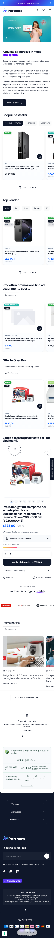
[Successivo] (50, 3)
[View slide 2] (25, 736)
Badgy (7, 413)
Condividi (9, 577)
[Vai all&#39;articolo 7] (38, 501)
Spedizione (16, 532)
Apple (7, 248)
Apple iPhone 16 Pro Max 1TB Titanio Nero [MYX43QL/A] (22, 252)
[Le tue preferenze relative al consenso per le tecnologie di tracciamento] (4, 933)
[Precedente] (4, 3)
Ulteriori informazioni (27, 786)
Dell (7, 163)
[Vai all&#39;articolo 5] (29, 501)
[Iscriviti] (46, 856)
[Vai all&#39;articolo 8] (42, 501)
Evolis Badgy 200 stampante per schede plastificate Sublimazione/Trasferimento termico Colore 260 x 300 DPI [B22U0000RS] (23, 417)
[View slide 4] (31, 736)
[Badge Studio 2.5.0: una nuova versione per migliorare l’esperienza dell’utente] (23, 651)
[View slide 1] (22, 736)
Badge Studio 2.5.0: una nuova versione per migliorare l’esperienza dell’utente (23, 677)
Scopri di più (27, 730)
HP (49, 413)
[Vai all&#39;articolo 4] (24, 501)
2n (49, 335)
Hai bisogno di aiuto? (43, 577)
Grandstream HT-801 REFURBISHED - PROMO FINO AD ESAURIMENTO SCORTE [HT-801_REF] (23, 339)
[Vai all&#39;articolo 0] (11, 501)
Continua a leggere (10, 683)
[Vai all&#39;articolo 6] (33, 501)
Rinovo (51, 163)
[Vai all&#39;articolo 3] (20, 501)
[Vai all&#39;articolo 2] (16, 501)
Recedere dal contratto (52, 469)
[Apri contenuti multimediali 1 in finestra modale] (46, 453)
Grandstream (11, 335)
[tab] (13, 123)
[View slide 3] (28, 736)
